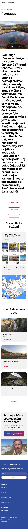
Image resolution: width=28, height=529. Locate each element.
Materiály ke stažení (6, 497)
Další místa (14, 401)
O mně (3, 500)
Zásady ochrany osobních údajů (9, 517)
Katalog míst (4, 487)
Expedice (3, 492)
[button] (25, 2)
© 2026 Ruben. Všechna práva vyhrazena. (11, 521)
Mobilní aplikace (5, 502)
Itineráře (3, 490)
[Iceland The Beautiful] (8, 2)
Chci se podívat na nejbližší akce (14, 433)
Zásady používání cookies (7, 519)
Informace (3, 495)
